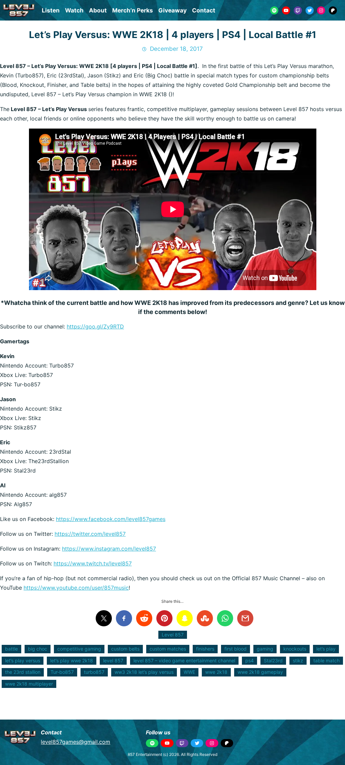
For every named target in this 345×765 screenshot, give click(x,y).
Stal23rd (273, 660)
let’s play (326, 649)
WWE (189, 672)
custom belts (125, 649)
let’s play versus (22, 660)
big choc (37, 649)
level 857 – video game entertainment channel (184, 660)
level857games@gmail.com (75, 741)
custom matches (168, 649)
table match (326, 660)
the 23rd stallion (22, 672)
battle (11, 649)
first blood (235, 649)
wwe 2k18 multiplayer (29, 684)
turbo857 (94, 672)
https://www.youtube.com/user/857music (76, 587)
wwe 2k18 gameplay (260, 672)
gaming (265, 649)
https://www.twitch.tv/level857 (93, 563)
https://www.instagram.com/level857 (109, 548)
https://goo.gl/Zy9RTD (95, 326)
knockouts (294, 649)
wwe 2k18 (216, 672)
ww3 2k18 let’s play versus (144, 672)
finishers (205, 649)
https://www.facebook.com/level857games (110, 519)
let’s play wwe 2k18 (71, 660)
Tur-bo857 (62, 672)
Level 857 (173, 634)
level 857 (113, 660)
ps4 (249, 660)
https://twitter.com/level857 (90, 533)
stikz (298, 660)
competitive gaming (79, 649)
